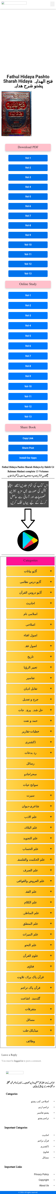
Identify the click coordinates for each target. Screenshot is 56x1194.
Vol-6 (28, 206)
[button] (52, 4)
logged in (18, 1061)
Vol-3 (28, 177)
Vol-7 (28, 215)
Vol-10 (28, 244)
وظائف (30, 1041)
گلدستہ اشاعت (30, 998)
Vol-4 (28, 186)
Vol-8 (28, 225)
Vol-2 (28, 167)
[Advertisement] (28, 40)
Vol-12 (28, 264)
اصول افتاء (30, 635)
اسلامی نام (30, 614)
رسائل (30, 763)
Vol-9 (28, 235)
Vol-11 (28, 254)
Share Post (28, 447)
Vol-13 (28, 273)
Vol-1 (28, 158)
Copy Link (28, 438)
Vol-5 (28, 196)
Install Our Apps (28, 457)
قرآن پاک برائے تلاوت (30, 977)
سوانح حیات (30, 784)
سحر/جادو (30, 774)
